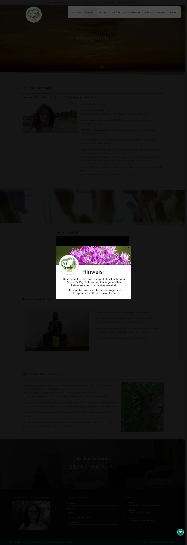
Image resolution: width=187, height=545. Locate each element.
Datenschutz (95, 285)
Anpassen (114, 279)
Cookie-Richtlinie (84, 285)
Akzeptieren (72, 279)
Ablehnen (93, 279)
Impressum (105, 285)
